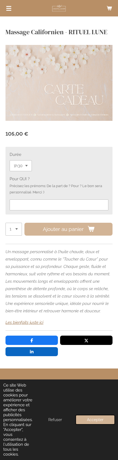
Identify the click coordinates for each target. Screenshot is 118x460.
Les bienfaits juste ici (24, 322)
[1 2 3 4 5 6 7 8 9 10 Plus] (13, 229)
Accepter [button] (95, 420)
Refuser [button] (55, 420)
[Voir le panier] (109, 8)
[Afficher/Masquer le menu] (9, 8)
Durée (15, 154)
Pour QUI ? (20, 178)
